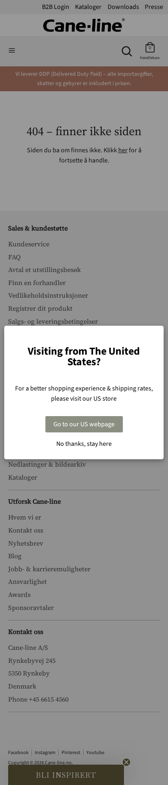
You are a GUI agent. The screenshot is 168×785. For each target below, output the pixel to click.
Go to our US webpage (84, 424)
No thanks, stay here (84, 444)
